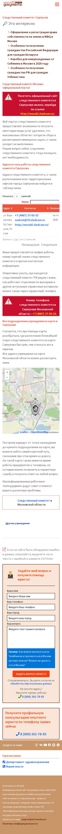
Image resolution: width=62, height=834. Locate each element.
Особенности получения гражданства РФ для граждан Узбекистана (27, 72)
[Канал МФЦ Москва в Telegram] (58, 745)
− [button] (7, 377)
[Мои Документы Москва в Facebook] (49, 745)
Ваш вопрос (14, 623)
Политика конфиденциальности (20, 823)
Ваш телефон (15, 601)
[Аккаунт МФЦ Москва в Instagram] (36, 745)
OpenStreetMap (40, 432)
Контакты (30, 208)
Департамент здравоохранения (27, 762)
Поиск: (25, 201)
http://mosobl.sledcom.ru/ (37, 114)
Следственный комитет (34, 500)
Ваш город (13, 612)
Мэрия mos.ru (14, 766)
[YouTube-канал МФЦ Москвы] (45, 745)
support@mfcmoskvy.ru (33, 819)
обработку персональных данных (31, 683)
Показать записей (16, 196)
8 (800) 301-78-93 (32, 696)
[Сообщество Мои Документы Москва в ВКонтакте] (40, 745)
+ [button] (7, 372)
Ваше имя (12, 590)
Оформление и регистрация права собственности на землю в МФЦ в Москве (32, 36)
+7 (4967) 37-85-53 (26, 215)
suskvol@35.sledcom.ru (30, 220)
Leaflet (24, 432)
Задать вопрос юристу (31, 674)
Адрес (6, 208)
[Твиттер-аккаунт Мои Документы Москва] (53, 745)
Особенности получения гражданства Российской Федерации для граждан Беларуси (32, 50)
